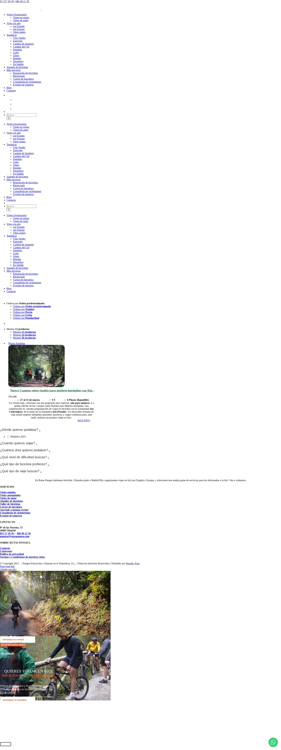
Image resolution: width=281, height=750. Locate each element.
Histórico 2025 (18, 436)
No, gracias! (7, 653)
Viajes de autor (8, 498)
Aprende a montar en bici (14, 509)
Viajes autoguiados (10, 495)
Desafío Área (133, 563)
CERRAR (5, 744)
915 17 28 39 (7, 533)
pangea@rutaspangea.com (14, 536)
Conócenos (6, 551)
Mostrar (24, 332)
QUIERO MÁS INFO (13, 644)
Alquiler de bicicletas (11, 501)
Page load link (7, 566)
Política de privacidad (12, 554)
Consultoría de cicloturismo (15, 512)
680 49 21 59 (22, 1)
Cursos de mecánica (11, 507)
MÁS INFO (84, 420)
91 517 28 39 (7, 1)
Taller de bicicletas (10, 504)
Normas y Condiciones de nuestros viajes (22, 557)
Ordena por (32, 306)
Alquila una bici (8, 569)
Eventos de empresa (11, 515)
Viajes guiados (8, 492)
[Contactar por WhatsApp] (273, 742)
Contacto (5, 548)
